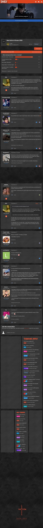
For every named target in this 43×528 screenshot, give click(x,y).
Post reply (38, 48)
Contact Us (24, 518)
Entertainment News (31, 343)
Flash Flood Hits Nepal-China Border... (31, 383)
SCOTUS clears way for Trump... (30, 392)
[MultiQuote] (12, 93)
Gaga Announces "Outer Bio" (29, 375)
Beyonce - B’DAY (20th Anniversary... (31, 366)
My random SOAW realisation (29, 404)
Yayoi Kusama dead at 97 (29, 341)
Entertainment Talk (31, 351)
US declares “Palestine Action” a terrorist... (32, 379)
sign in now (26, 328)
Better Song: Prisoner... (21, 414)
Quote (15, 93)
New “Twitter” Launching (29, 345)
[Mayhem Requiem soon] (21, 11)
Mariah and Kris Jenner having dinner (31, 400)
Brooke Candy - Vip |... (21, 448)
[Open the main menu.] (41, 1)
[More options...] (40, 77)
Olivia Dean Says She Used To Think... (31, 358)
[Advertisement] (21, 29)
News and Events (30, 376)
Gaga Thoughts (32, 372)
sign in (5, 71)
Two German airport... (21, 435)
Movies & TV (16, 44)
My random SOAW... (20, 440)
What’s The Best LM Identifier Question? (31, 396)
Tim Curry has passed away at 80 (30, 362)
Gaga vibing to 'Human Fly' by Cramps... (32, 370)
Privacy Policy (19, 518)
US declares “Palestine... (21, 444)
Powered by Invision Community (21, 519)
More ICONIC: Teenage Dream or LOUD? (32, 354)
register (9, 71)
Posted (14, 77)
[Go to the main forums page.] (38, 1)
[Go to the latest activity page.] (35, 1)
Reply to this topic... (11, 332)
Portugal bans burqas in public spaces (31, 387)
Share (31, 44)
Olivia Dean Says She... (21, 418)
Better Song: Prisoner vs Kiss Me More (31, 349)
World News (29, 347)
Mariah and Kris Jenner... (21, 427)
